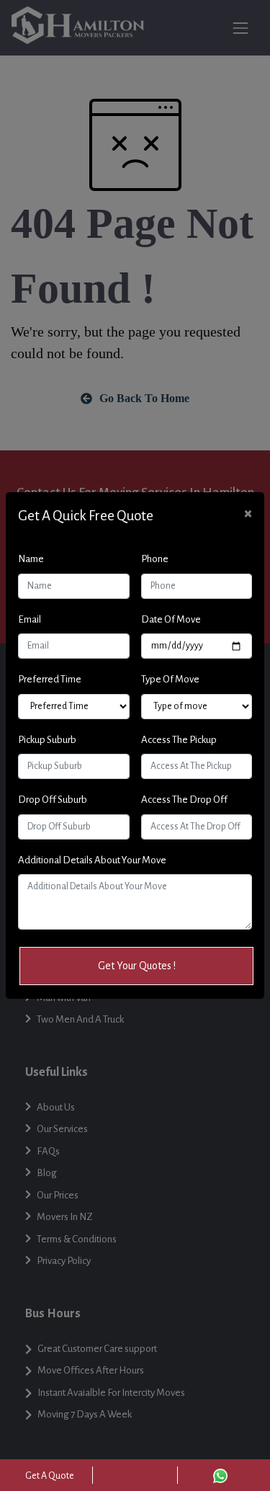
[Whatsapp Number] (220, 1475)
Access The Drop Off (184, 799)
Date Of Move (171, 619)
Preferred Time (49, 679)
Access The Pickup (179, 739)
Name (31, 558)
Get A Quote (49, 1476)
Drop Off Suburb (52, 799)
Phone (154, 558)
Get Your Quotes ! (137, 965)
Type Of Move (170, 679)
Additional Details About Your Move (92, 860)
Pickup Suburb (47, 739)
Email (29, 619)
